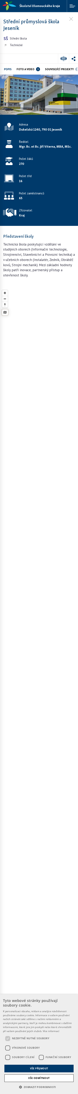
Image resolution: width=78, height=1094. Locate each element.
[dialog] (39, 1044)
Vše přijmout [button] (39, 1068)
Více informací (51, 1031)
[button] (73, 58)
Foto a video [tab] (28, 69)
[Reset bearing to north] (5, 304)
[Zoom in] (5, 293)
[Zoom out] (5, 299)
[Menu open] (72, 6)
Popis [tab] (8, 69)
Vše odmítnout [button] (39, 1078)
